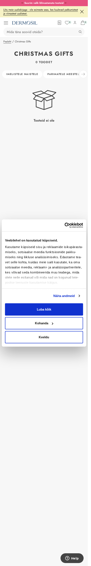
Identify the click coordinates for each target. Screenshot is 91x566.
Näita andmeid (64, 296)
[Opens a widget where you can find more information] (72, 558)
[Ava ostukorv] (83, 23)
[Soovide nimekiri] (67, 23)
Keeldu (44, 337)
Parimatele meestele (64, 74)
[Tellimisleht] (59, 23)
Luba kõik (44, 309)
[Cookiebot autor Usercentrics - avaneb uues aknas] (64, 225)
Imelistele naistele (22, 74)
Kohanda (41, 323)
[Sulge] (82, 11)
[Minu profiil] (75, 22)
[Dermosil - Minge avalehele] (24, 23)
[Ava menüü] (6, 23)
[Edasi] (83, 74)
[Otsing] (80, 32)
